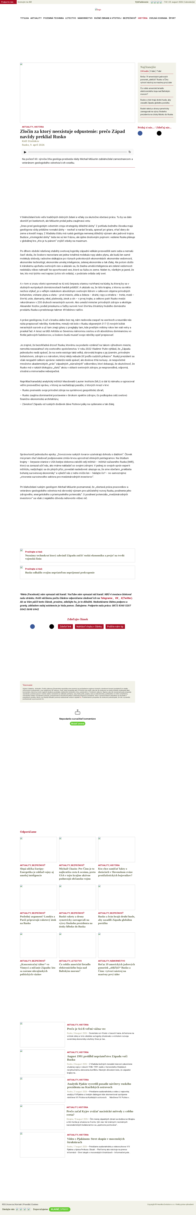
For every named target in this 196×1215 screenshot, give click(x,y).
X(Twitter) (126, 598)
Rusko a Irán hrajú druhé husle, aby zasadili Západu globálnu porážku (155, 101)
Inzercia (10, 1204)
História (142, 18)
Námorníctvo (85, 18)
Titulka (24, 18)
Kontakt (18, 1204)
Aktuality (36, 18)
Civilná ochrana (158, 18)
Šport (172, 18)
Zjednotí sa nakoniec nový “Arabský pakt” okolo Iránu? (155, 121)
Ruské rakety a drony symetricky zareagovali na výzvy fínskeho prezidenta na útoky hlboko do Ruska (156, 111)
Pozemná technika (53, 18)
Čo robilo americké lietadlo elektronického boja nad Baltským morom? (155, 91)
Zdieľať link (65, 626)
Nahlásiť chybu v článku (89, 626)
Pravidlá (26, 1204)
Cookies (34, 1204)
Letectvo (70, 18)
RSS (4, 1204)
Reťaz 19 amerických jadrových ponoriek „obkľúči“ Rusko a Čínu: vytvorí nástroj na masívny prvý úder (156, 79)
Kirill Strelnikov (30, 141)
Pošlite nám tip (115, 626)
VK (116, 598)
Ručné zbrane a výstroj (107, 18)
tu (80, 697)
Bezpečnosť (129, 18)
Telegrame (106, 598)
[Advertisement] (98, 42)
